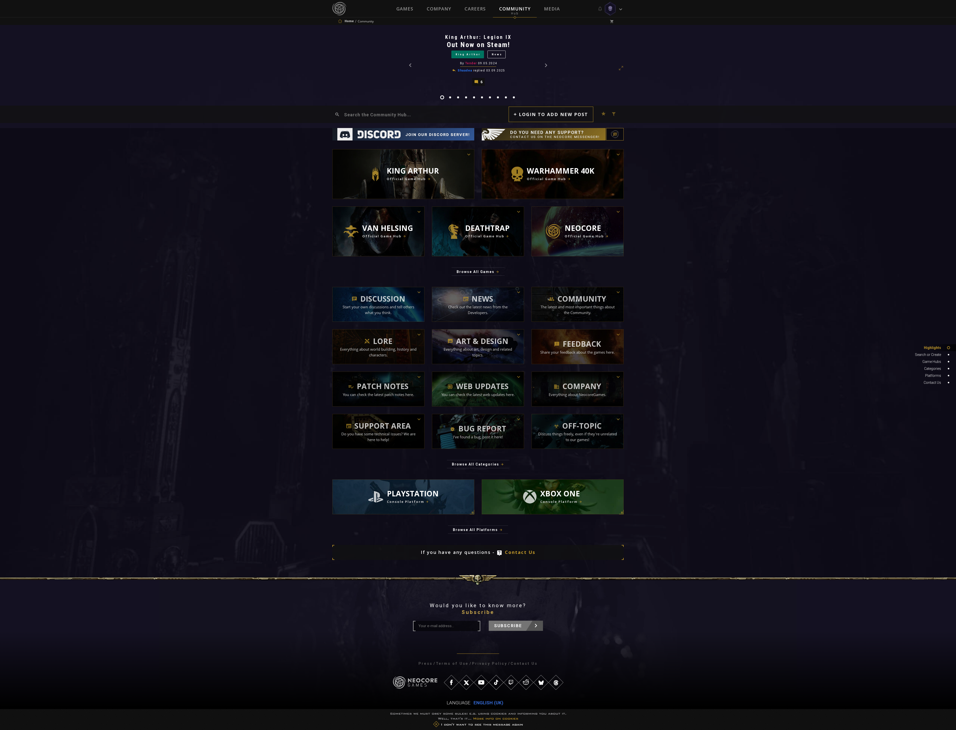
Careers (475, 9)
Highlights (932, 348)
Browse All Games (475, 272)
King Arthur (468, 54)
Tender (471, 63)
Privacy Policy (489, 663)
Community (515, 9)
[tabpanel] (478, 59)
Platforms (933, 376)
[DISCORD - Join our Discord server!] (403, 134)
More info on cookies (495, 718)
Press (425, 663)
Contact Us (520, 552)
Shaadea (465, 70)
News (497, 54)
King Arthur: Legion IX (478, 37)
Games (404, 9)
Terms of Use (452, 663)
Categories (932, 369)
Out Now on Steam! (478, 45)
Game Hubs (931, 362)
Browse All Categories (475, 464)
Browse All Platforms (475, 530)
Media (552, 9)
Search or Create (928, 355)
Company (439, 9)
